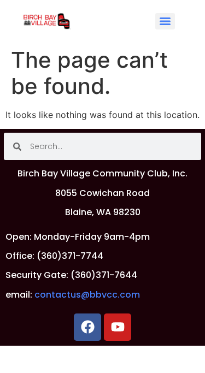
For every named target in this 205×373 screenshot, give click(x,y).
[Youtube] (117, 327)
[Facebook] (87, 327)
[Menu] (165, 21)
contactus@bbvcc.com (87, 294)
